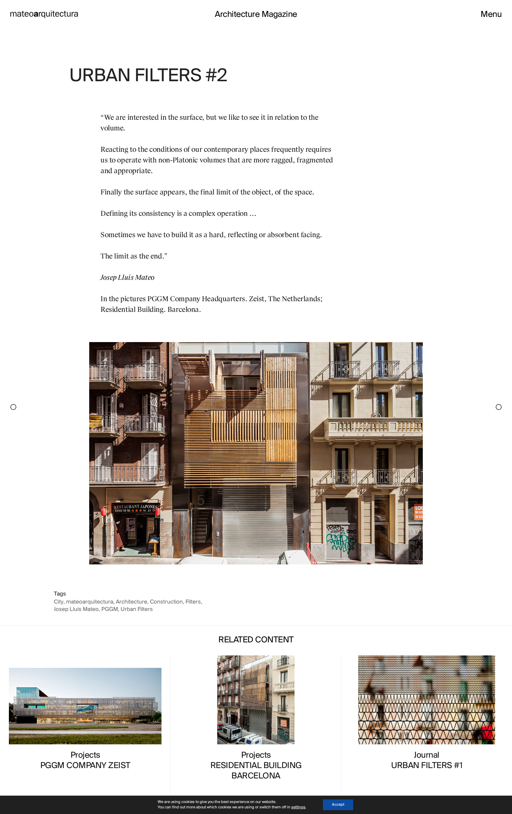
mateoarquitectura (89, 602)
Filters (193, 602)
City (58, 602)
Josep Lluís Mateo (76, 609)
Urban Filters (137, 609)
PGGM (109, 609)
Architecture (131, 602)
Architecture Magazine (256, 14)
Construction (166, 602)
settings (298, 807)
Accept (338, 804)
